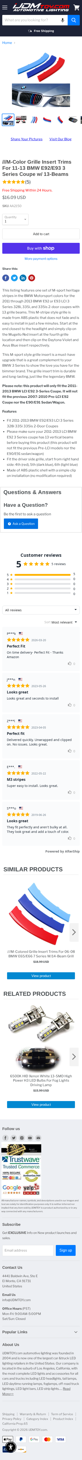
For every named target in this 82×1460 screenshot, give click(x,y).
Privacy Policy (11, 1419)
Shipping (8, 1414)
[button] (62, 20)
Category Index (37, 1419)
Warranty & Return (33, 1414)
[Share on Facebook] (5, 278)
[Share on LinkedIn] (23, 278)
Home (7, 43)
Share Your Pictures (27, 139)
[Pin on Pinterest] (31, 278)
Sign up (65, 1250)
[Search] (74, 20)
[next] (74, 932)
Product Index (63, 1419)
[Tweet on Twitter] (14, 278)
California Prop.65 (15, 1423)
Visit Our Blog (60, 139)
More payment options (41, 258)
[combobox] (35, 20)
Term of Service (62, 1414)
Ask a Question (23, 524)
